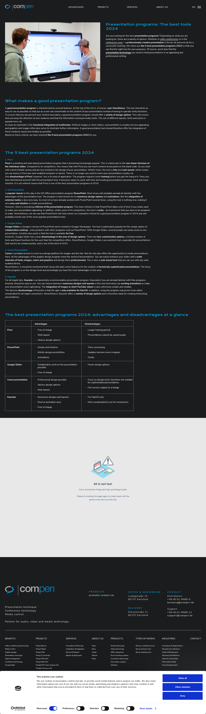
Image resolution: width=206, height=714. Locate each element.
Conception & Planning (74, 646)
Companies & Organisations (172, 646)
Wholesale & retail (169, 662)
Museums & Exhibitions (171, 655)
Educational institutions (171, 649)
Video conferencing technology (17, 646)
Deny (182, 696)
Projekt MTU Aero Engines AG (47, 665)
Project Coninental (43, 655)
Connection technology (119, 658)
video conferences (169, 39)
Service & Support (72, 652)
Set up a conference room (145, 646)
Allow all (182, 678)
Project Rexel (41, 649)
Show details (146, 708)
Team (94, 646)
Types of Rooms (145, 638)
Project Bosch (41, 646)
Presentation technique (13, 655)
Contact (195, 638)
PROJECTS (103, 7)
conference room (114, 42)
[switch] (81, 708)
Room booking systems (119, 655)
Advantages (76, 7)
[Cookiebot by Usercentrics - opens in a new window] (18, 708)
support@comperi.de (180, 615)
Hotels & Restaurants (170, 652)
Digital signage (10, 652)
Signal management (12, 658)
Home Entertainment (169, 665)
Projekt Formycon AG (44, 668)
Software (114, 665)
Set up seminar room (143, 649)
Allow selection (182, 687)
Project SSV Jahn (42, 658)
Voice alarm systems (118, 662)
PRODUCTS (117, 638)
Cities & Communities (170, 658)
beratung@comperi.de (180, 602)
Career (94, 652)
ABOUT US (162, 7)
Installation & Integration (75, 649)
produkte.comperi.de (101, 595)
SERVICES (132, 7)
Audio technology (117, 646)
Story (94, 649)
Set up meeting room (143, 652)
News (94, 658)
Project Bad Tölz (42, 662)
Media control (10, 649)
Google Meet (10, 665)
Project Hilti (40, 652)
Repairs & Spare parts (74, 655)
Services (71, 638)
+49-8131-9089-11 (179, 612)
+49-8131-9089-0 (178, 599)
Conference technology (14, 662)
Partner (94, 655)
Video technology (117, 649)
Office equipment (117, 652)
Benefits (10, 638)
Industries (168, 638)
